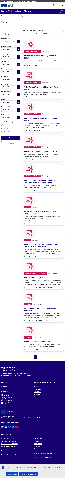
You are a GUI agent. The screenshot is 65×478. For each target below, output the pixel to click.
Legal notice (37, 446)
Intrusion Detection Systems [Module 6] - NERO (42, 151)
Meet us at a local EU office (9, 446)
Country (3, 99)
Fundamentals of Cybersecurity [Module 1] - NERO (40, 57)
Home (3, 16)
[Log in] (58, 5)
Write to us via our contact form (9, 443)
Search (18, 41)
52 (47, 357)
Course (28, 304)
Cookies (36, 448)
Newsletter (37, 394)
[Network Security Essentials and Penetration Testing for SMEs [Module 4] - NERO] (29, 169)
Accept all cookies (12, 474)
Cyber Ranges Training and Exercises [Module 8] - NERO (43, 88)
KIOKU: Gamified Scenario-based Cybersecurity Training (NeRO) (42, 213)
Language (4, 107)
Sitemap (36, 396)
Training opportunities (8, 54)
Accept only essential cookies (28, 474)
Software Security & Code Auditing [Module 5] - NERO (42, 119)
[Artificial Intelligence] (29, 330)
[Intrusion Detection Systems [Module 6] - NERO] (29, 140)
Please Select (6, 49)
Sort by (38, 33)
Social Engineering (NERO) (34, 278)
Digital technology (6, 46)
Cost (2, 114)
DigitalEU (6, 395)
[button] (53, 5)
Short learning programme (36, 273)
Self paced (4, 76)
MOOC (27, 207)
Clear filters (11, 143)
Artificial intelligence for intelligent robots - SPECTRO (40, 310)
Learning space (11, 16)
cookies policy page (31, 467)
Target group (5, 61)
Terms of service (38, 386)
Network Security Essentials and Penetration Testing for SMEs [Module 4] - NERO (41, 181)
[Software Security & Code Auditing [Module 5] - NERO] (29, 107)
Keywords (4, 38)
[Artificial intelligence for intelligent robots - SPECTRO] (29, 297)
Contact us (4, 386)
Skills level (4, 84)
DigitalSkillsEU (8, 398)
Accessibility (37, 391)
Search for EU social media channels (11, 455)
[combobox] (52, 33)
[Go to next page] (51, 357)
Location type (5, 91)
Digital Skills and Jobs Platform (9, 368)
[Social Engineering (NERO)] (29, 266)
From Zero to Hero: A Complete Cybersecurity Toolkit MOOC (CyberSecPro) (41, 246)
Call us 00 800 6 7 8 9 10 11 (9, 438)
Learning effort (5, 69)
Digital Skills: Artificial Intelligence (37, 341)
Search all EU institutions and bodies (44, 457)
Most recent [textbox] (45, 33)
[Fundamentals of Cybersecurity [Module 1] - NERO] (29, 44)
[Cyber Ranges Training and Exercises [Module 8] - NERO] (29, 76)
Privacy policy (38, 389)
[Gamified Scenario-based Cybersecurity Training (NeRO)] (29, 200)
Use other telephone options (9, 441)
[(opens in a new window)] (7, 5)
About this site (38, 438)
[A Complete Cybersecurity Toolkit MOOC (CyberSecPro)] (29, 233)
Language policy (38, 441)
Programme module (33, 51)
